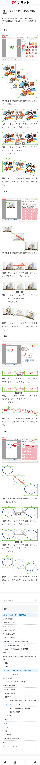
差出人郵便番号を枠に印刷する (15, 645)
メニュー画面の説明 (9, 630)
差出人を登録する (11, 638)
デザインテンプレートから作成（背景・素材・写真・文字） (20, 657)
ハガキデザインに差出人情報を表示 (16, 649)
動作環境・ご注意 (9, 623)
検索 (6, 731)
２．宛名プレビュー (13, 704)
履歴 (6, 720)
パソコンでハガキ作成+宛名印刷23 (14, 615)
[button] (36, 600)
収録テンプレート (9, 653)
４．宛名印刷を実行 (13, 712)
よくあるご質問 (8, 619)
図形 (6, 663)
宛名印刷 (8, 697)
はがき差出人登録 (9, 634)
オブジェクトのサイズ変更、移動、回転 (18, 670)
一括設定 (8, 735)
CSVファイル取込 (10, 689)
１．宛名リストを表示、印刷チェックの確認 (21, 701)
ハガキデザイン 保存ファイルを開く (14, 682)
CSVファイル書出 (10, 693)
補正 (6, 667)
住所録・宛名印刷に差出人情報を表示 (17, 641)
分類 (6, 727)
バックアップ (7, 742)
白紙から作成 (7, 678)
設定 (6, 723)
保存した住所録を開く (12, 738)
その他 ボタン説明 (11, 674)
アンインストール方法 (10, 746)
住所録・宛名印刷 (9, 686)
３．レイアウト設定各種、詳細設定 (18, 708)
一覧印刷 (8, 716)
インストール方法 (9, 626)
